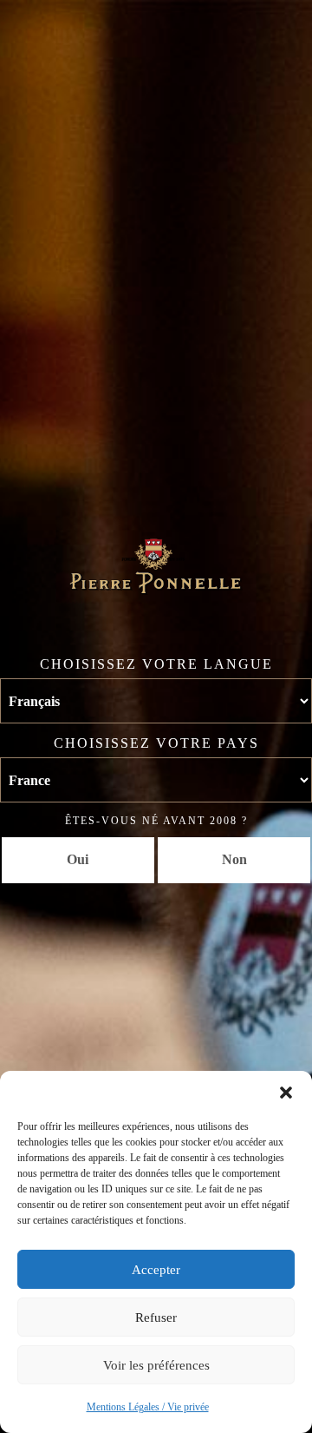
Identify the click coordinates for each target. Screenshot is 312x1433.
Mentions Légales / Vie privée (148, 1407)
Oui (77, 859)
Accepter (156, 1270)
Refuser (156, 1317)
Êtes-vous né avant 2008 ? (156, 821)
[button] (286, 1092)
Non (234, 859)
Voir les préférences (156, 1365)
